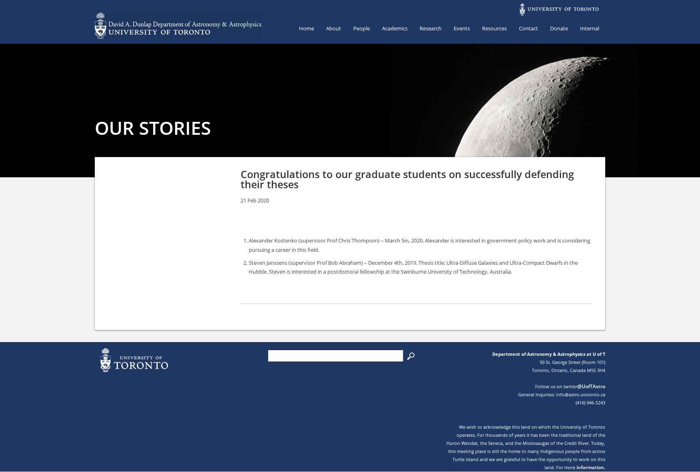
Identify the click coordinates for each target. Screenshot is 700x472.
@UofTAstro (591, 386)
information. (590, 467)
